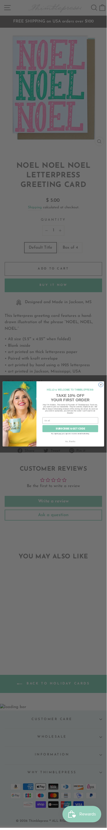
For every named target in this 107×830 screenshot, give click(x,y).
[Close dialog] (101, 384)
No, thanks (70, 441)
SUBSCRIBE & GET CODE (70, 429)
